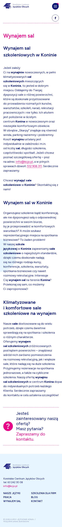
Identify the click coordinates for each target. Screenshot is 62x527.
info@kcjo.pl (24, 161)
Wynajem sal (12, 501)
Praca (7, 497)
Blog (34, 497)
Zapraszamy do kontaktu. (30, 437)
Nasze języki (11, 493)
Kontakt (37, 501)
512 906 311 (34, 166)
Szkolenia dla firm (43, 493)
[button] (55, 6)
